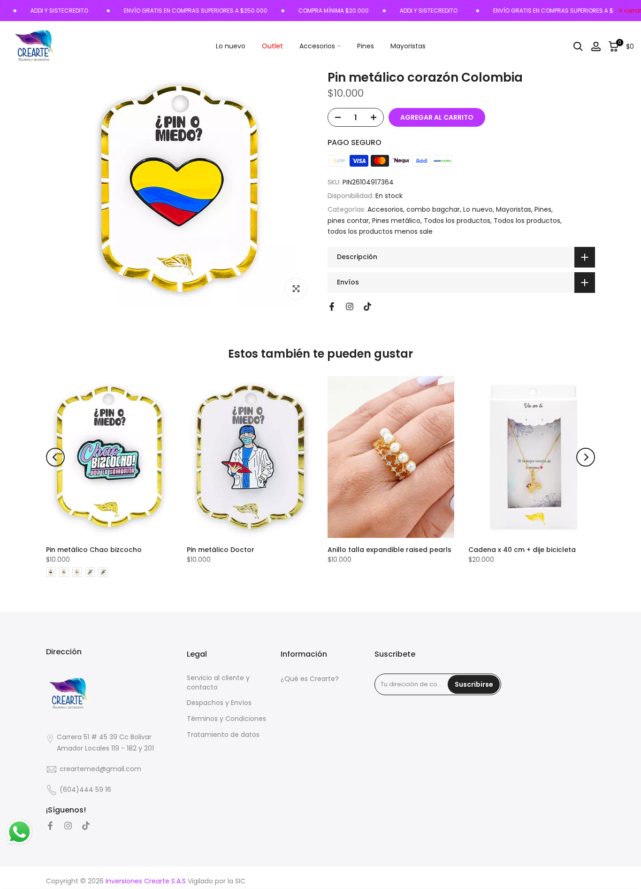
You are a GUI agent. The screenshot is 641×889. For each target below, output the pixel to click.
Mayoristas (408, 46)
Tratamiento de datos (223, 734)
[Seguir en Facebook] (332, 306)
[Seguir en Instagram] (349, 306)
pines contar (348, 220)
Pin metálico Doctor (220, 549)
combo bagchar (433, 209)
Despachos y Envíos (219, 702)
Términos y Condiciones (226, 718)
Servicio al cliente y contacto (218, 683)
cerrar (632, 11)
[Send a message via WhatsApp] (19, 832)
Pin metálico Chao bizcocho (94, 549)
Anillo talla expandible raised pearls (389, 549)
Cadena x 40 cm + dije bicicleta (522, 549)
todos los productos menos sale (380, 231)
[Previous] (55, 457)
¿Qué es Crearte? (310, 678)
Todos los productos (457, 220)
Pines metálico (396, 220)
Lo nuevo (230, 46)
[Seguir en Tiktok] (367, 306)
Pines (365, 46)
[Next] (585, 457)
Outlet (272, 46)
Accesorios (317, 46)
